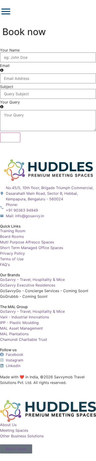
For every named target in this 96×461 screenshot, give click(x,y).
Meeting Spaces (14, 430)
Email (5, 65)
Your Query (10, 102)
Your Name (10, 50)
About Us (8, 424)
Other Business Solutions (22, 436)
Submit (10, 137)
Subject (6, 87)
